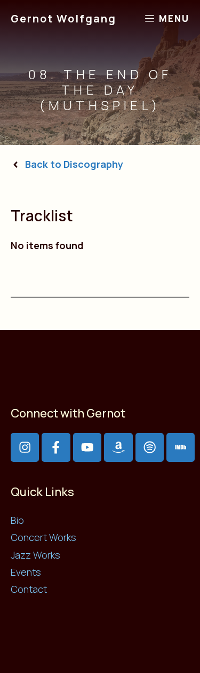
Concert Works (43, 537)
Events (26, 572)
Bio (17, 520)
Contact (29, 589)
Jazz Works (35, 554)
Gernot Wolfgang (63, 18)
